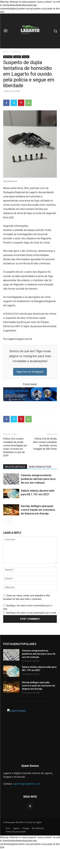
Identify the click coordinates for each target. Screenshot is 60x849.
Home (6, 51)
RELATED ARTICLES (15, 467)
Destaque (16, 51)
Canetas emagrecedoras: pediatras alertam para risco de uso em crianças (38, 479)
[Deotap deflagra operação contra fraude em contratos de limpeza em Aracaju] (11, 509)
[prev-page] (5, 522)
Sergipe (25, 57)
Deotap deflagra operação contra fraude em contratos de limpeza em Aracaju (38, 509)
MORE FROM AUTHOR (40, 467)
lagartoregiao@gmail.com (26, 783)
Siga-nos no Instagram (30, 371)
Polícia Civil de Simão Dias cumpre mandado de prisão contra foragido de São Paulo (45, 443)
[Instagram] (30, 806)
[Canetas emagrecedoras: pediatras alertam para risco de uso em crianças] (11, 479)
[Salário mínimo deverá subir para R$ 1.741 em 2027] (11, 493)
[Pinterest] (21, 103)
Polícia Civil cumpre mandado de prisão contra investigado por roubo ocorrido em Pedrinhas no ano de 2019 (15, 447)
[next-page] (10, 522)
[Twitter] (14, 103)
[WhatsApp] (28, 103)
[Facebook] (6, 103)
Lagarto (17, 57)
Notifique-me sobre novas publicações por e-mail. (31, 612)
